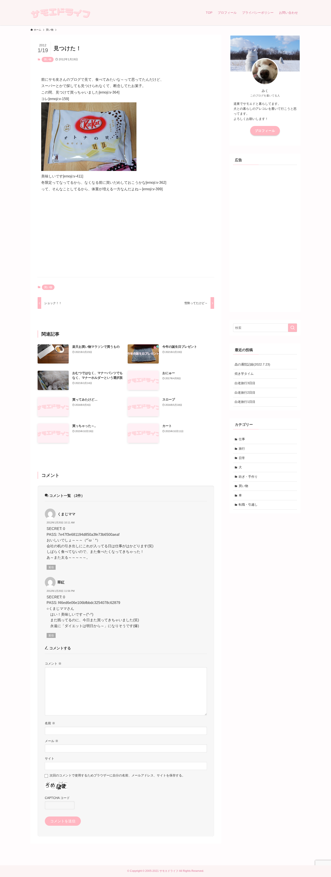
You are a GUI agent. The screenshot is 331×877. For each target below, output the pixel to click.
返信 (51, 567)
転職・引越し (248, 504)
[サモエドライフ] (60, 13)
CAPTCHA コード (57, 798)
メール (51, 741)
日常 (242, 458)
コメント (53, 663)
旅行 (242, 448)
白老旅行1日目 (245, 402)
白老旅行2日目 (245, 392)
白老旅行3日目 (245, 383)
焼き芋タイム (244, 373)
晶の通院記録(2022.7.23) (252, 364)
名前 (50, 723)
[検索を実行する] (292, 327)
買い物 (47, 59)
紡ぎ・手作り (248, 476)
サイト (49, 758)
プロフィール (265, 130)
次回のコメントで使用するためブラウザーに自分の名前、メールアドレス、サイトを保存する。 (117, 775)
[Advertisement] (126, 238)
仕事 (242, 439)
